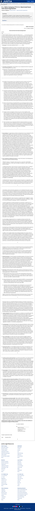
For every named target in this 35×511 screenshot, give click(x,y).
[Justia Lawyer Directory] (22, 506)
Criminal (19, 448)
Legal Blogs (3, 491)
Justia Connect (6, 508)
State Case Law (20, 478)
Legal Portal (11, 508)
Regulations (3, 478)
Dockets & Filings (4, 484)
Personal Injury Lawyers (5, 456)
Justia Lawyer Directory (21, 491)
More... (2, 457)
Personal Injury (20, 456)
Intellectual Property (4, 465)
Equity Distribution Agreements (22, 10)
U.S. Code (3, 476)
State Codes (20, 476)
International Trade (4, 467)
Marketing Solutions (22, 488)
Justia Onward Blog (21, 496)
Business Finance (13, 10)
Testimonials (20, 498)
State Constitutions (21, 475)
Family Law (19, 454)
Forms (4, 3)
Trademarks (3, 496)
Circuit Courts (3, 481)
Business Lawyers (4, 448)
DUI (18, 451)
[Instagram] (16, 506)
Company (15, 508)
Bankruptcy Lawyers (4, 447)
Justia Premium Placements (22, 492)
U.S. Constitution (4, 475)
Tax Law (2, 470)
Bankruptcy (19, 447)
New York (19, 482)
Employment (3, 464)
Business (3, 460)
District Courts (3, 482)
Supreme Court (4, 479)
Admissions (19, 462)
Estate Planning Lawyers (5, 453)
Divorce (19, 450)
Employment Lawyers (5, 451)
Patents (2, 495)
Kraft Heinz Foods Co (15, 3)
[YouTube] (14, 506)
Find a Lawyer (4, 445)
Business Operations (5, 462)
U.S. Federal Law (4, 474)
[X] (20, 506)
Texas (19, 484)
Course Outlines (20, 465)
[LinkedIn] (12, 506)
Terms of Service (22, 508)
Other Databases (4, 488)
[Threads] (18, 506)
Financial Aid (20, 464)
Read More (4, 20)
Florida (19, 481)
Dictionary (19, 461)
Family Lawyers (4, 454)
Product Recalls (4, 493)
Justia (1, 3)
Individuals (20, 445)
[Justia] (7, 1)
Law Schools (20, 460)
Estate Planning (20, 453)
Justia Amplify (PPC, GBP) (22, 495)
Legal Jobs (3, 489)
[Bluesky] (19, 506)
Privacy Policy (28, 508)
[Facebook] (15, 506)
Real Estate (3, 468)
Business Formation (4, 461)
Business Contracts (8, 3)
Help (18, 508)
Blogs (18, 468)
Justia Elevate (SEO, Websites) (23, 493)
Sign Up (32, 1)
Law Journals (20, 467)
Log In (29, 1)
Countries (3, 498)
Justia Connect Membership (22, 489)
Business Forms (4, 492)
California (19, 479)
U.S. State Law (20, 474)
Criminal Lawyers (4, 450)
